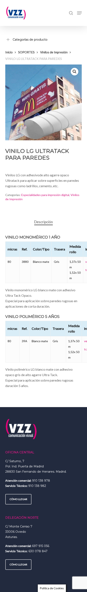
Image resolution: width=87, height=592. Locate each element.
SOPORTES (26, 52)
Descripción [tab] (43, 222)
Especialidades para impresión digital (45, 195)
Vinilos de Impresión (54, 52)
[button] (79, 13)
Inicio (9, 52)
